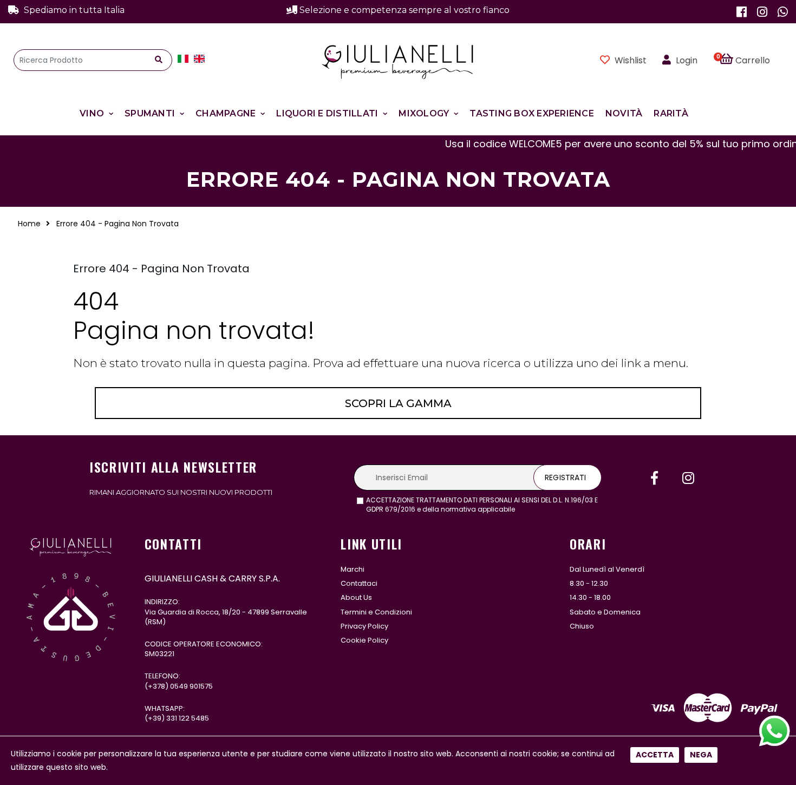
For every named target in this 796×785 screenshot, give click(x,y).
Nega (701, 754)
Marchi (352, 569)
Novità (624, 113)
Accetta (655, 754)
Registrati (565, 477)
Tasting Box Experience (531, 113)
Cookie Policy (364, 640)
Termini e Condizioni (376, 612)
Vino (92, 113)
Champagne (225, 113)
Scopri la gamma (398, 403)
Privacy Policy (364, 626)
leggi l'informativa (547, 509)
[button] (750, 60)
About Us (356, 597)
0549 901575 (191, 686)
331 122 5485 (187, 718)
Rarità (671, 113)
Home (29, 223)
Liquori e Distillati (327, 113)
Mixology (424, 113)
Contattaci (359, 583)
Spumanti (150, 113)
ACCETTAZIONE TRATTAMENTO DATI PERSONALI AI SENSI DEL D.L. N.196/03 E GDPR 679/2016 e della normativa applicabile (482, 505)
